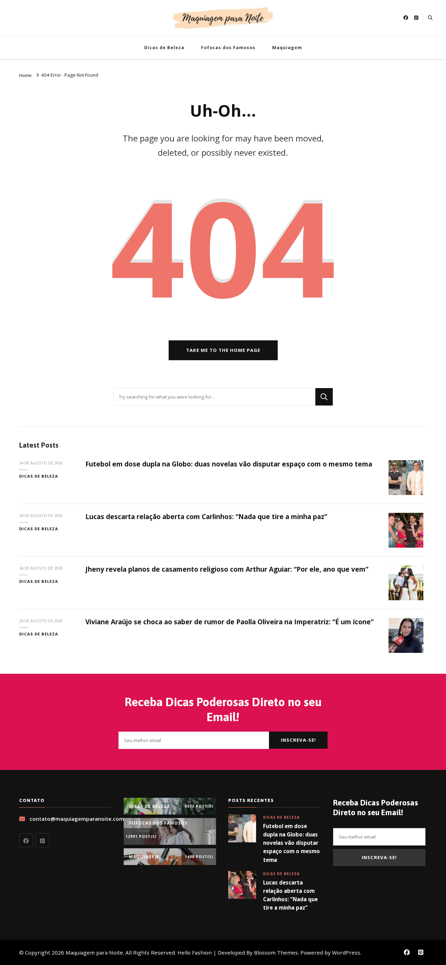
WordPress (346, 952)
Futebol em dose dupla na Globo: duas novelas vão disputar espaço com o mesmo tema (228, 464)
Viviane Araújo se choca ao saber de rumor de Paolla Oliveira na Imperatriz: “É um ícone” (229, 621)
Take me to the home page (223, 350)
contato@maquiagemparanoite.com (77, 818)
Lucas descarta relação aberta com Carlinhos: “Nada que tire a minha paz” (206, 516)
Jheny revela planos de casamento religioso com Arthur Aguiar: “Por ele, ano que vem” (226, 569)
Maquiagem (287, 48)
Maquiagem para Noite (94, 952)
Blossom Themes (276, 952)
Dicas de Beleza (164, 48)
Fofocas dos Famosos (228, 48)
